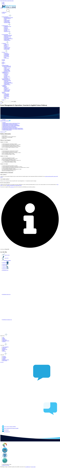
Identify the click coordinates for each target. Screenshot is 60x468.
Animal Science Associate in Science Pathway (9, 126)
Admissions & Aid (5, 25)
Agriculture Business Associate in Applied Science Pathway (11, 123)
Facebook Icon (4, 264)
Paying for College (7, 29)
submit (12, 101)
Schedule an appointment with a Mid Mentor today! (14, 185)
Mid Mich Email (4, 349)
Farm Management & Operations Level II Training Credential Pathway (12, 129)
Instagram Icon (4, 268)
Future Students (6, 55)
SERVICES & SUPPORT (8, 35)
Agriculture (3, 119)
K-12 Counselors (6, 56)
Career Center (6, 81)
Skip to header (2, 0)
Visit (3, 63)
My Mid (3, 59)
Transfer (5, 19)
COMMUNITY (6, 44)
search (3, 99)
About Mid (4, 356)
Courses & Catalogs (7, 20)
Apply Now (6, 27)
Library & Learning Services (8, 38)
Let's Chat (1, 362)
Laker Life (5, 46)
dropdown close (2, 131)
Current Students (6, 53)
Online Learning (6, 69)
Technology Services (7, 40)
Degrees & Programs (5, 16)
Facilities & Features (7, 47)
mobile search (4, 12)
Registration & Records (7, 37)
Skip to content (7, 0)
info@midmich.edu (7, 431)
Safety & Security (6, 49)
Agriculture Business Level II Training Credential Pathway (11, 125)
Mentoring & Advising (7, 36)
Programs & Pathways (7, 18)
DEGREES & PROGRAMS (8, 17)
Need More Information (7, 260)
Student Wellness (6, 39)
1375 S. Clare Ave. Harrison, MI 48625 (10, 426)
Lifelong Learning (7, 48)
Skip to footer (11, 0)
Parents (5, 57)
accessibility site (27, 466)
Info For (3, 52)
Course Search (4, 347)
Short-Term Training (7, 22)
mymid (3, 2)
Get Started (5, 75)
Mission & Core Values (5, 465)
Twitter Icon (4, 265)
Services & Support (5, 34)
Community (4, 43)
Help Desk (3, 348)
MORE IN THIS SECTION (4, 120)
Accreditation (4, 357)
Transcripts (3, 341)
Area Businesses (6, 54)
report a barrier (33, 466)
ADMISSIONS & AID (7, 26)
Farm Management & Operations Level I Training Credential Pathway (12, 128)
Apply (3, 3)
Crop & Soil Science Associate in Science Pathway (9, 127)
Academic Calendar (7, 21)
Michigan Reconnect (7, 31)
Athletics (5, 87)
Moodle (3, 350)
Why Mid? (5, 30)
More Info (3, 62)
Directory (3, 60)
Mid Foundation (6, 45)
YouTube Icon (4, 262)
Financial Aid (6, 28)
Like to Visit (6, 258)
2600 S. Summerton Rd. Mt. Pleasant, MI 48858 (11, 428)
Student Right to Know (5, 340)
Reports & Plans (4, 360)
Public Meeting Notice (5, 359)
